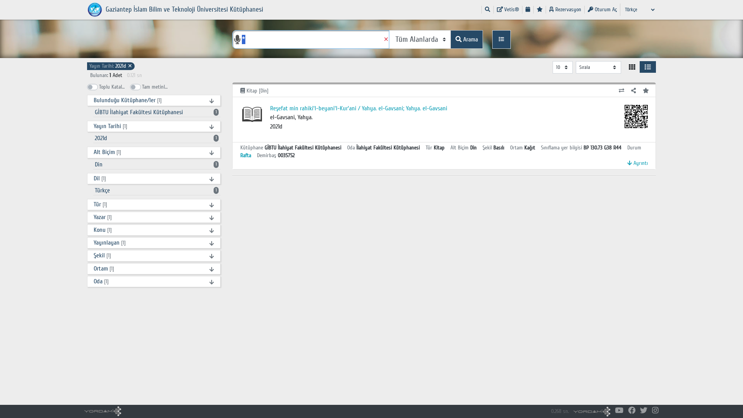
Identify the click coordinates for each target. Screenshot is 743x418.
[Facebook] (631, 410)
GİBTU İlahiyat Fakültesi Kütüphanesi (156, 112)
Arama (470, 39)
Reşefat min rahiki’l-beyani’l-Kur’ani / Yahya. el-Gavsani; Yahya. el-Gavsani (358, 108)
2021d (110, 66)
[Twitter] (643, 410)
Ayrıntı (640, 163)
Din (156, 164)
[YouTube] (619, 410)
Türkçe (156, 190)
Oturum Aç (605, 9)
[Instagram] (655, 410)
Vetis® (511, 9)
